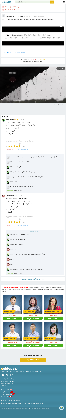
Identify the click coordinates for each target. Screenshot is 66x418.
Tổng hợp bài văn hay (12, 7)
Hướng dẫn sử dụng (8, 379)
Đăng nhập (10, 190)
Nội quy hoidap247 (8, 383)
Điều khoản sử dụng (8, 381)
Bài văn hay (7, 389)
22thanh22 (27, 16)
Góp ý (4, 386)
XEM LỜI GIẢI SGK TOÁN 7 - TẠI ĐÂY (33, 279)
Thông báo (7, 396)
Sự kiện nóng (7, 392)
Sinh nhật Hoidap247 (12, 9)
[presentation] (18, 123)
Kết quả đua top (8, 394)
